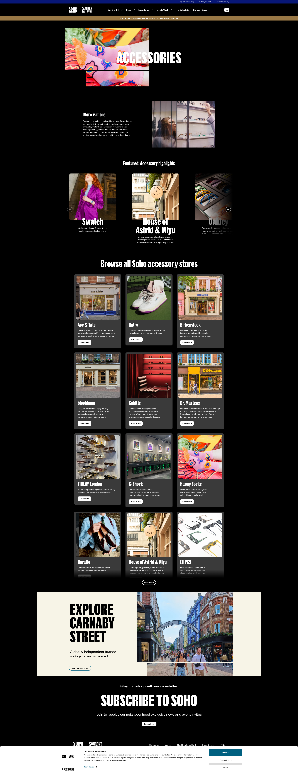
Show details (89, 767)
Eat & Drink (113, 9)
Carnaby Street (200, 9)
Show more (149, 582)
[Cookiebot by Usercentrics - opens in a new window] (68, 769)
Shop (128, 9)
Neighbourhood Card (186, 744)
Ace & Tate (87, 325)
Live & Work (162, 9)
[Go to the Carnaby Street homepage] (87, 10)
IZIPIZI (185, 562)
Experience (144, 9)
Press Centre (207, 744)
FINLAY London (90, 484)
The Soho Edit (182, 9)
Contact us (154, 744)
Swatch (92, 221)
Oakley (218, 221)
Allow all (225, 752)
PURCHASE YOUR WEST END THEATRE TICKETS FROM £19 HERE (149, 18)
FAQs (222, 744)
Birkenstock (190, 325)
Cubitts (135, 403)
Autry (133, 325)
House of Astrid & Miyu (155, 225)
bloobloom (86, 403)
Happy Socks (191, 484)
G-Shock (136, 484)
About (168, 744)
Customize (224, 760)
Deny (225, 768)
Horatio (84, 562)
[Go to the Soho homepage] (73, 10)
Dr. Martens (190, 403)
